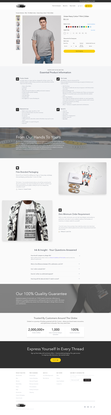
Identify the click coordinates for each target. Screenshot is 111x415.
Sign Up (89, 5)
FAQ (58, 375)
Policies (58, 378)
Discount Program (33, 381)
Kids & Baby (19, 384)
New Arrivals (19, 375)
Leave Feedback (60, 381)
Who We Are (46, 378)
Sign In (81, 5)
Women (18, 381)
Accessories (18, 392)
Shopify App (32, 375)
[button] (18, 49)
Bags (17, 389)
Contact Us (59, 384)
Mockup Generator (33, 384)
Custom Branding (33, 378)
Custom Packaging (20, 395)
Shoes (17, 386)
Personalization (32, 386)
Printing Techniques (33, 389)
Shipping (31, 392)
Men (26, 13)
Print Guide (62, 257)
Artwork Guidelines (54, 257)
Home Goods (19, 398)
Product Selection (20, 13)
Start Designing (79, 51)
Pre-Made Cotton (32, 13)
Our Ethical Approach (48, 375)
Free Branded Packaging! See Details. (87, 1)
